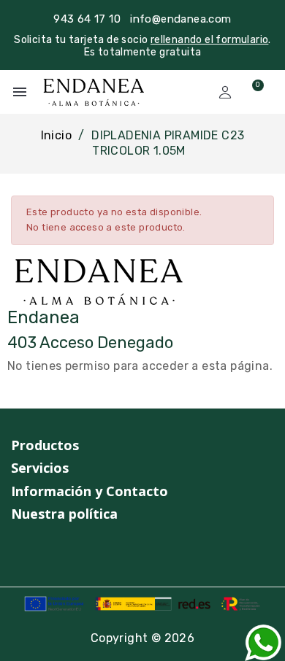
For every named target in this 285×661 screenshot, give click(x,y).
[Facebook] (45, 550)
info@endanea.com (180, 19)
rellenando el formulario (210, 40)
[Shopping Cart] (251, 92)
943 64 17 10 (87, 19)
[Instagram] (17, 550)
